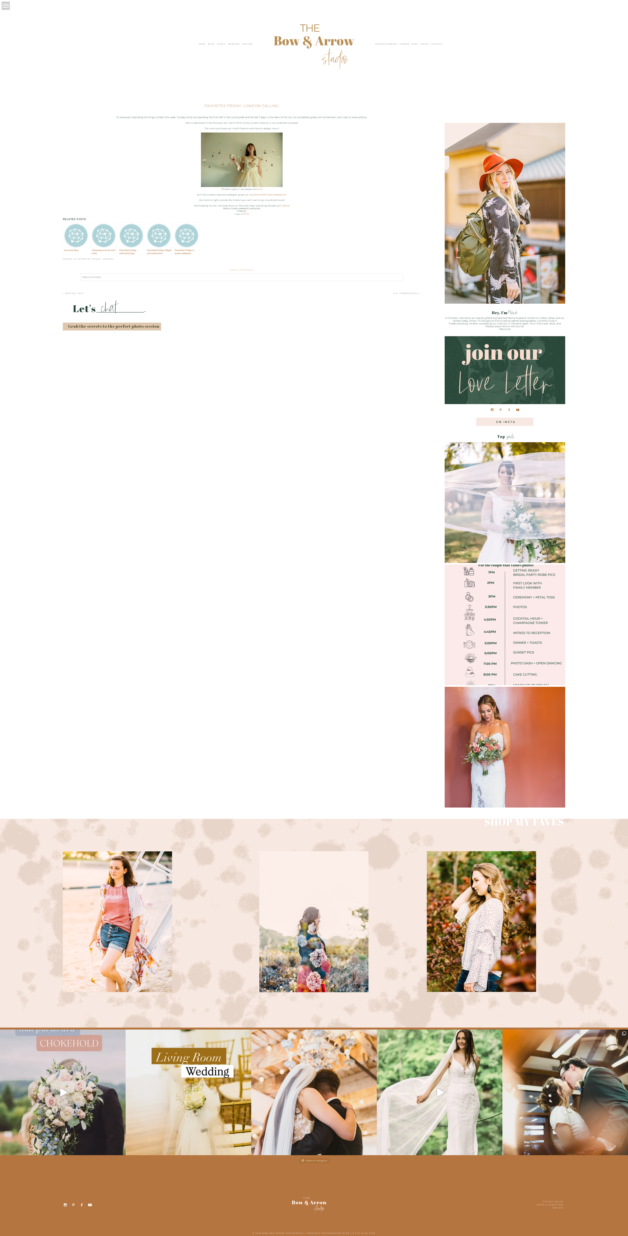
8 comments (241, 270)
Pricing (247, 44)
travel (424, 44)
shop (414, 44)
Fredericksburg (386, 44)
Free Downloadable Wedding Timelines (504, 619)
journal (108, 259)
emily (259, 189)
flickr (246, 213)
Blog (211, 44)
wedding (234, 44)
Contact (437, 44)
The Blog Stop (365, 1233)
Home (202, 44)
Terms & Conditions (550, 1205)
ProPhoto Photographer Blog (328, 1233)
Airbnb (404, 44)
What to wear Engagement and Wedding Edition (504, 497)
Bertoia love (74, 293)
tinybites (285, 205)
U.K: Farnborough (406, 293)
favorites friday (89, 259)
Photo (221, 44)
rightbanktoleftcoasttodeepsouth (267, 194)
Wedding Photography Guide (504, 741)
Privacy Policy (553, 1202)
